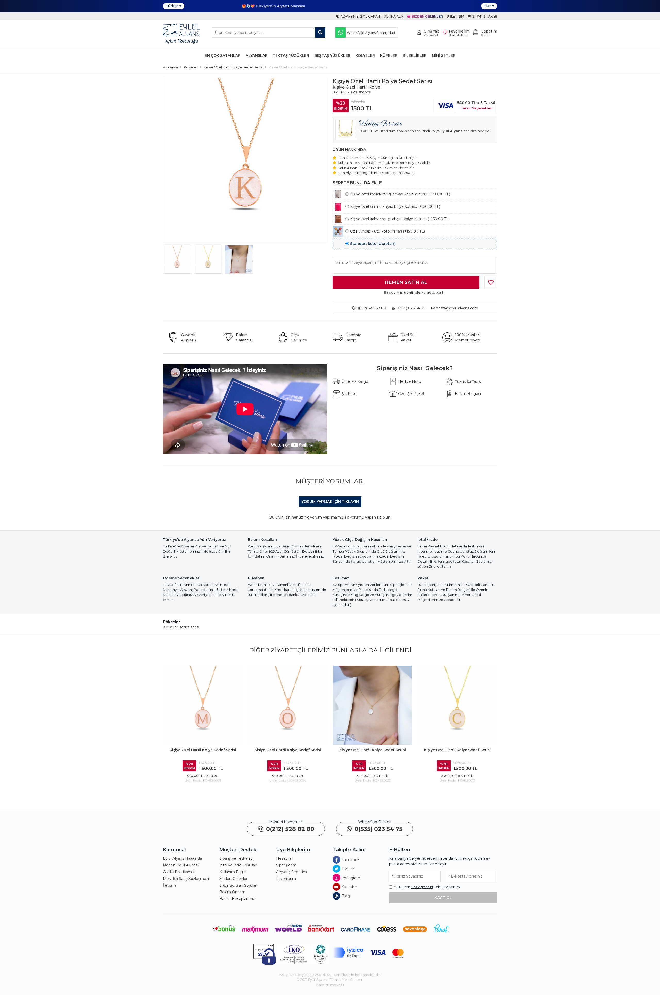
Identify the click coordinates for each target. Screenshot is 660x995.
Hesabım (284, 858)
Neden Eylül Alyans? (181, 865)
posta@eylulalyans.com (457, 308)
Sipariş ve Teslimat (235, 858)
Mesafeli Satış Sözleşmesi (186, 878)
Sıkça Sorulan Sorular (238, 885)
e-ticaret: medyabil (330, 985)
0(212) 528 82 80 (370, 308)
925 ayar (170, 627)
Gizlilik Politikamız (179, 872)
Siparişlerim (286, 865)
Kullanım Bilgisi (232, 872)
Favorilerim (286, 878)
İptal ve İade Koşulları (238, 865)
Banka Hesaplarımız (237, 898)
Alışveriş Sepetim (291, 872)
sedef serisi (189, 627)
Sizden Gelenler (233, 878)
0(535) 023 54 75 (410, 308)
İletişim (169, 885)
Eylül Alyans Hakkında (182, 858)
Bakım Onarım (232, 892)
